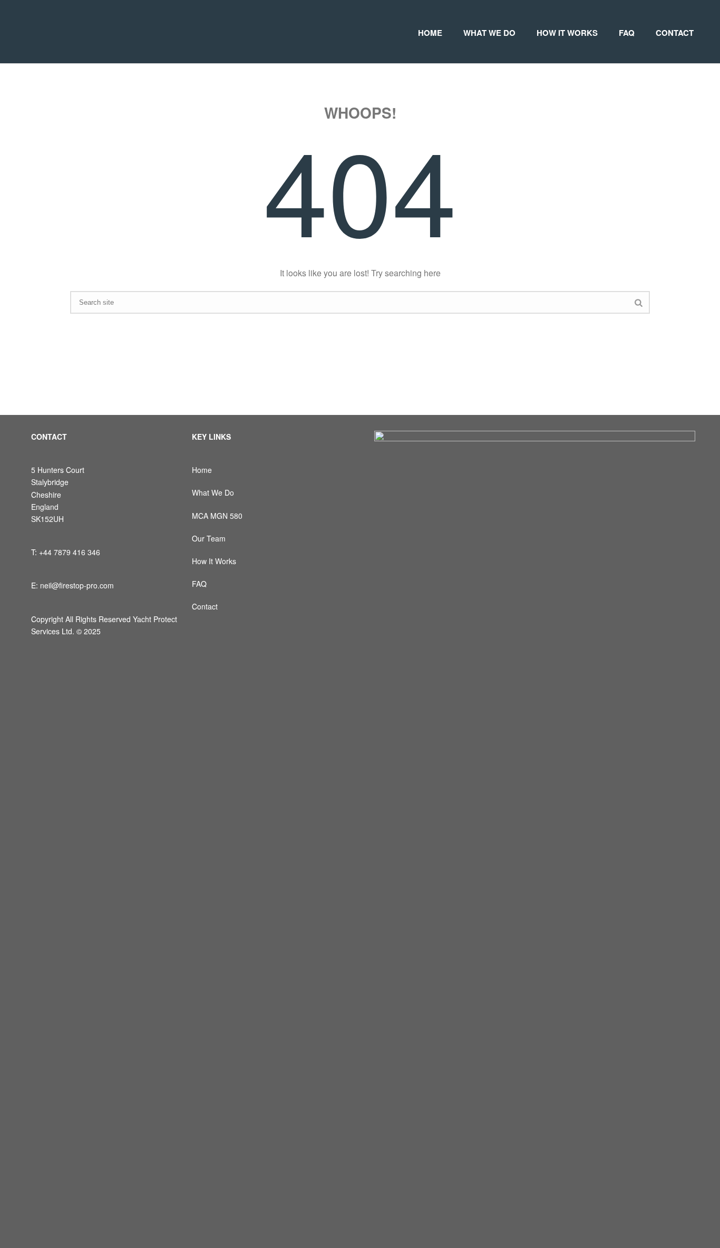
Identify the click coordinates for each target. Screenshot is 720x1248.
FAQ (627, 32)
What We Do (213, 492)
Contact (205, 606)
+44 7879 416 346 (69, 552)
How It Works (214, 561)
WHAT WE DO (489, 32)
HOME (430, 32)
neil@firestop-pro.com (77, 585)
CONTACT (675, 32)
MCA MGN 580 (217, 515)
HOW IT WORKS (567, 32)
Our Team (209, 538)
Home (202, 470)
